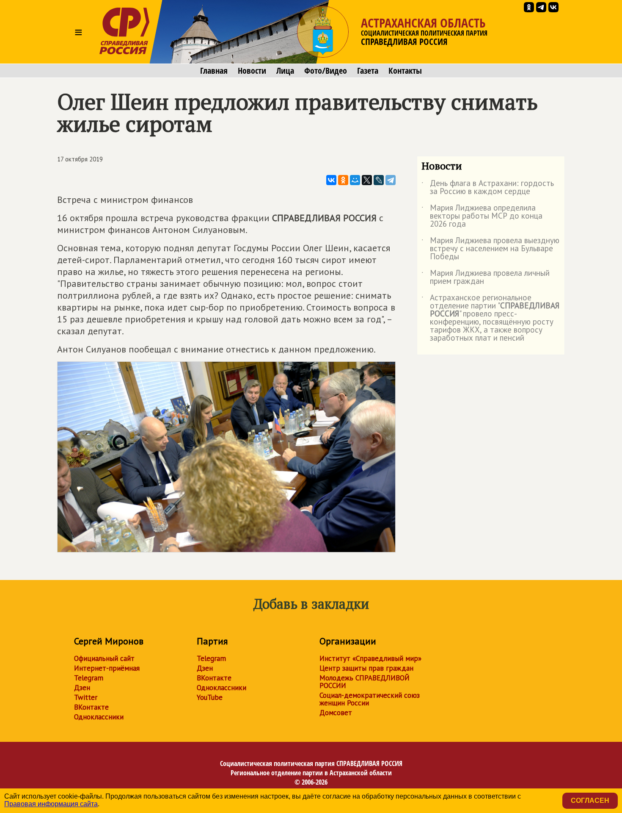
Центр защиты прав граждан (366, 668)
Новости (252, 70)
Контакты (405, 70)
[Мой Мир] (355, 180)
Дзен (82, 687)
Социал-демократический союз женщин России (369, 699)
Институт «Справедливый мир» (370, 658)
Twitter (85, 697)
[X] (367, 180)
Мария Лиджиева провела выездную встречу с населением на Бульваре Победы (490, 248)
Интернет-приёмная (107, 668)
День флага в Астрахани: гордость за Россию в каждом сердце (487, 187)
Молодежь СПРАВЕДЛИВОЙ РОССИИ (364, 681)
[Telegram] (390, 180)
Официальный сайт (104, 658)
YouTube (210, 697)
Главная (214, 70)
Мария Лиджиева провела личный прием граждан (485, 277)
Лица (285, 70)
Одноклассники (99, 717)
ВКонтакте (91, 707)
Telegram (88, 678)
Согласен (590, 800)
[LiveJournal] (379, 180)
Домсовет (335, 712)
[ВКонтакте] (331, 180)
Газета (367, 70)
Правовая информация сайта (51, 803)
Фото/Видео (325, 70)
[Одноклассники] (343, 180)
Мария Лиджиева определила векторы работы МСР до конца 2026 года (481, 216)
